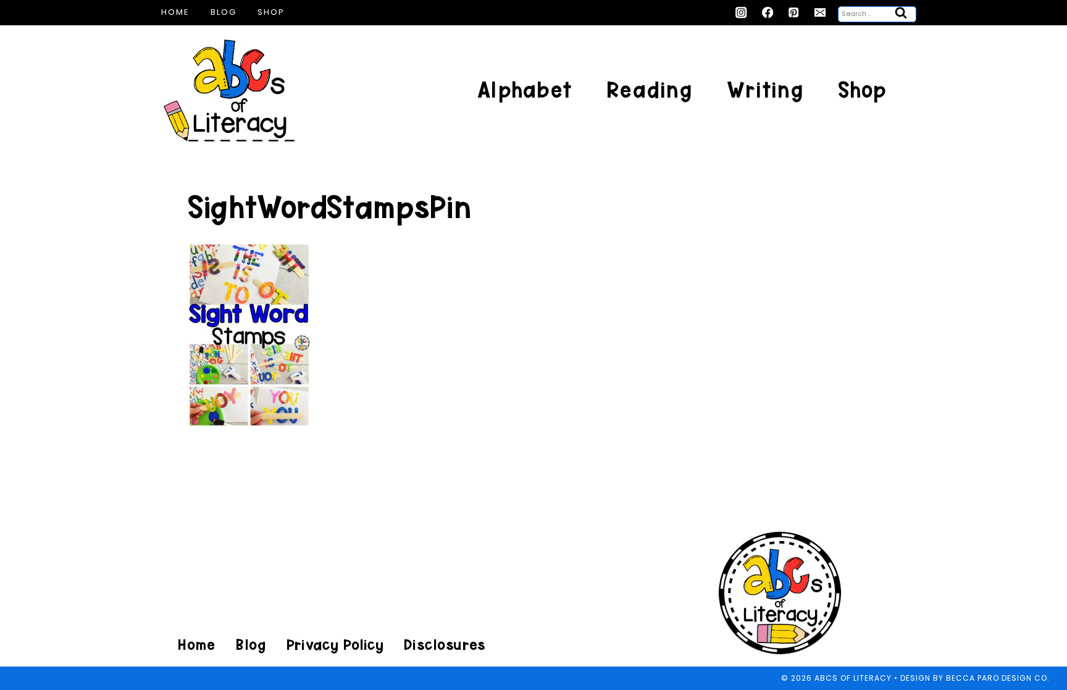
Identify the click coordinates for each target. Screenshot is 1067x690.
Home (175, 12)
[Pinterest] (793, 12)
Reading (649, 90)
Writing (765, 90)
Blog (223, 12)
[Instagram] (741, 12)
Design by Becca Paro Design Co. (975, 678)
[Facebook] (767, 12)
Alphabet (524, 90)
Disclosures (444, 644)
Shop (271, 12)
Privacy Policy (334, 644)
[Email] (820, 12)
